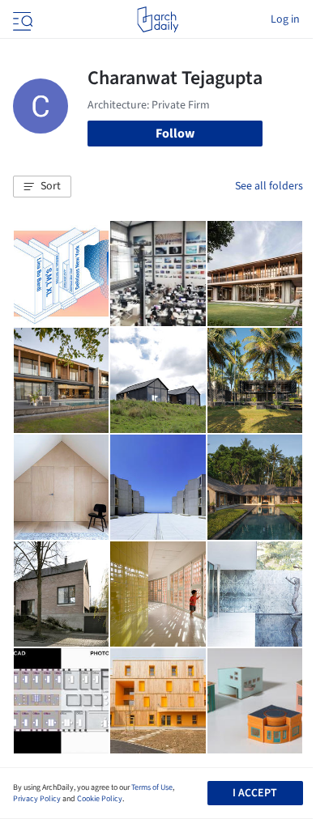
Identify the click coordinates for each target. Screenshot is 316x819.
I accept (255, 793)
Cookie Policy (99, 798)
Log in (285, 19)
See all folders (269, 186)
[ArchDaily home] (157, 19)
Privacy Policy (37, 798)
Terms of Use (152, 787)
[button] (42, 187)
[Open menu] (21, 19)
